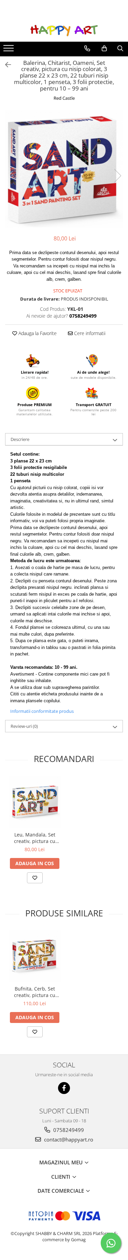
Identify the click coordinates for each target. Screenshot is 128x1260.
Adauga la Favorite (37, 333)
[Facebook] (64, 1088)
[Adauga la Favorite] (35, 877)
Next (117, 176)
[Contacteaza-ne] (87, 48)
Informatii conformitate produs (42, 711)
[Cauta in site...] (120, 48)
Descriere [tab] (20, 439)
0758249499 (68, 1129)
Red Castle (64, 98)
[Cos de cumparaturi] (104, 48)
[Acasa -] (64, 31)
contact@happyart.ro (68, 1139)
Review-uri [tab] (24, 726)
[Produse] (9, 50)
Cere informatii (89, 333)
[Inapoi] (5, 64)
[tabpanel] (64, 169)
